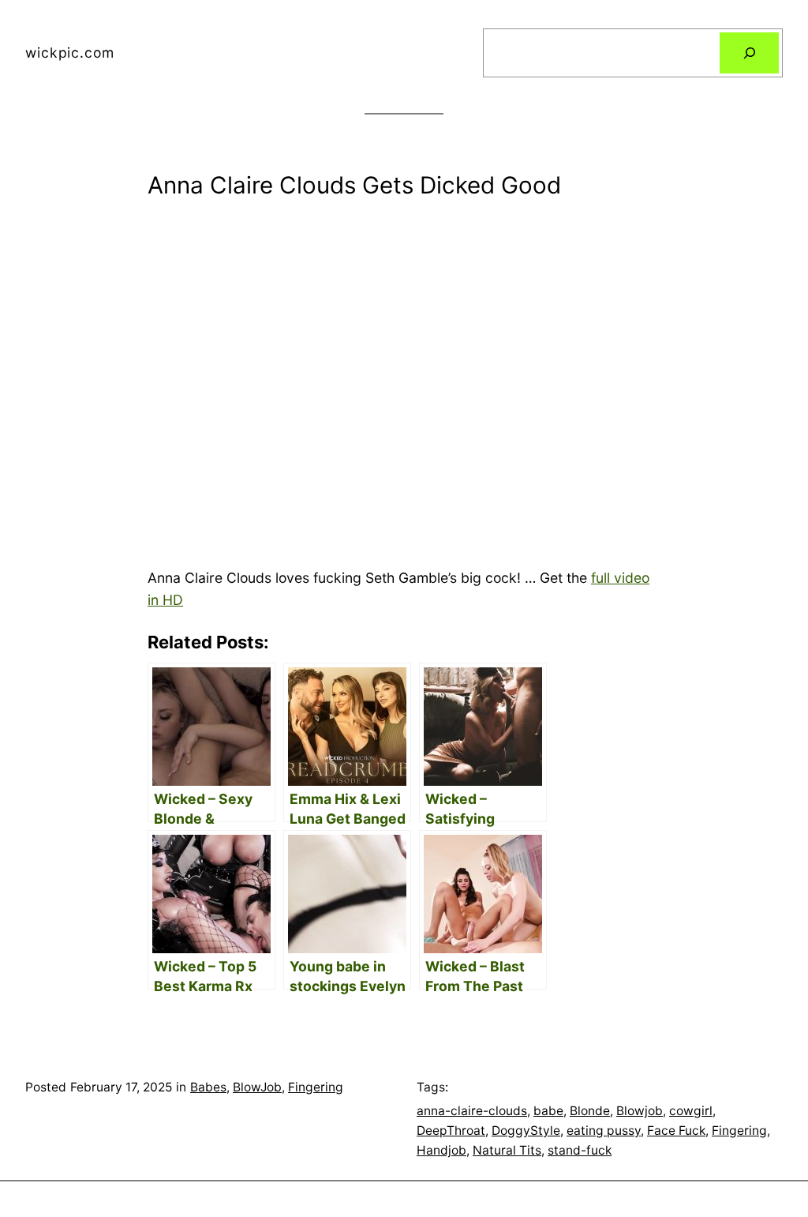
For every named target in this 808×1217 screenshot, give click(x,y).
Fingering (315, 1087)
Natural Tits (507, 1150)
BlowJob (257, 1087)
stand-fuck (580, 1150)
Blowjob (639, 1110)
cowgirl (691, 1110)
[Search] (749, 52)
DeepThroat (451, 1130)
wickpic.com (69, 52)
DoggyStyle (526, 1130)
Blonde (590, 1110)
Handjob (441, 1150)
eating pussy (604, 1130)
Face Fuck (676, 1130)
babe (548, 1110)
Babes (208, 1087)
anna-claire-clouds (472, 1110)
